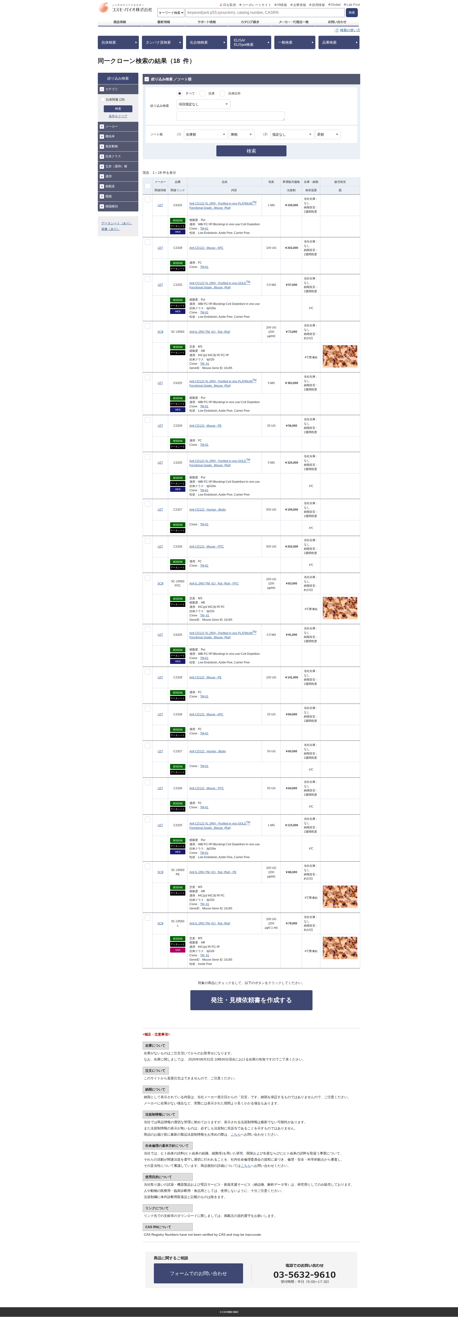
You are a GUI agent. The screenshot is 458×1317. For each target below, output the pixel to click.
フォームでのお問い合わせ (198, 1273)
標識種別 (111, 206)
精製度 (110, 186)
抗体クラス (113, 156)
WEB (178, 232)
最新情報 (163, 21)
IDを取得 (229, 5)
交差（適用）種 (116, 166)
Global (336, 4)
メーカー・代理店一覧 (293, 21)
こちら (236, 1134)
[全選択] (148, 186)
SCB (160, 331)
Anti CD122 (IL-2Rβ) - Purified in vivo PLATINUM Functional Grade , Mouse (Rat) (222, 205)
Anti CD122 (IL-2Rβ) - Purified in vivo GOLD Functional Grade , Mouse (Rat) (219, 284)
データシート (178, 226)
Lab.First (353, 4)
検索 (118, 108)
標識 (108, 196)
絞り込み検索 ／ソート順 (171, 79)
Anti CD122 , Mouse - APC (206, 248)
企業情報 (299, 5)
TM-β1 (204, 228)
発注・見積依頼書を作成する (251, 1000)
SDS (177, 950)
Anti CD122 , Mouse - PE (205, 425)
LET (160, 205)
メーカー (111, 126)
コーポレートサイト (256, 5)
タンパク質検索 (158, 42)
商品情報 (119, 21)
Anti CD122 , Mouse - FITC (206, 546)
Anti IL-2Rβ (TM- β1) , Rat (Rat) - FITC (214, 583)
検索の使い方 (350, 30)
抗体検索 (109, 42)
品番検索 (329, 42)
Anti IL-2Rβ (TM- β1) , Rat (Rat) (209, 331)
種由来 (110, 136)
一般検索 (285, 42)
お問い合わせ (337, 21)
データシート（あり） (116, 223)
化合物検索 (199, 42)
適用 (108, 176)
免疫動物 (111, 146)
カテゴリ (111, 89)
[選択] (148, 199)
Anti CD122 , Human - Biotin (207, 509)
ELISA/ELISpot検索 (244, 42)
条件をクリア (118, 116)
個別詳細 (177, 220)
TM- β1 (204, 363)
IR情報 (282, 5)
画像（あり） (110, 229)
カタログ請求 (250, 21)
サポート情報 (206, 21)
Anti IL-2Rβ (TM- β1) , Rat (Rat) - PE (212, 872)
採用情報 (318, 5)
